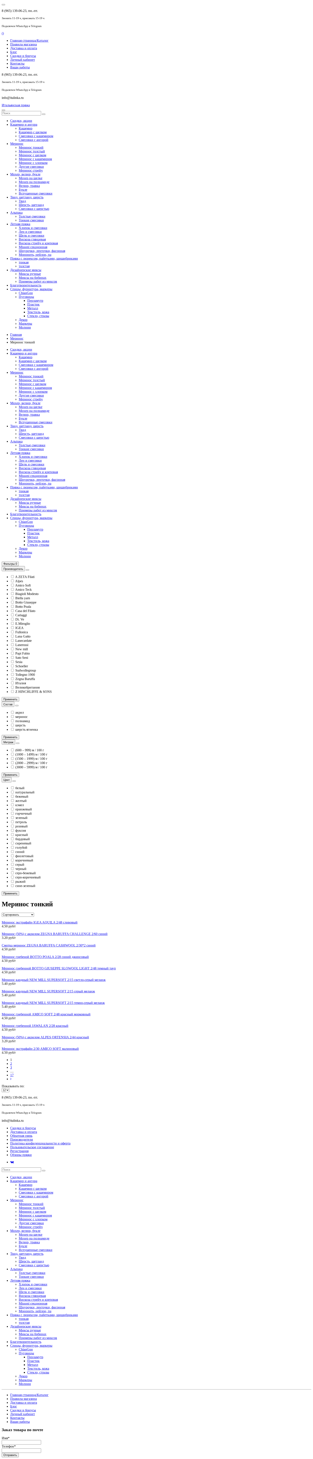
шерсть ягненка (26, 729)
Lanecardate (23, 640)
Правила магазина (23, 44)
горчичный (23, 813)
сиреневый (23, 843)
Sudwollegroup (25, 670)
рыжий (20, 881)
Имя (6, 1438)
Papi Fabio (22, 653)
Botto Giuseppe (25, 602)
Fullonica (21, 632)
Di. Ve (19, 619)
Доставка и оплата (23, 48)
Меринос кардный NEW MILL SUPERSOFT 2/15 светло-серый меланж (54, 980)
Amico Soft (23, 585)
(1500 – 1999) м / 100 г (31, 758)
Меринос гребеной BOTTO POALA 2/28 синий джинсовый (45, 957)
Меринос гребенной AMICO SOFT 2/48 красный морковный (46, 1014)
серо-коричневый (28, 877)
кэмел (19, 805)
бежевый (21, 796)
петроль (21, 822)
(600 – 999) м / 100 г (29, 750)
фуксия (20, 830)
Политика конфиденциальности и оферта (40, 1143)
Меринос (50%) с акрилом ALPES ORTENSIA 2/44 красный (45, 1037)
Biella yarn (22, 598)
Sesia (18, 662)
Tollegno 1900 (25, 674)
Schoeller (21, 666)
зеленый (21, 818)
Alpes (19, 581)
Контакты (17, 63)
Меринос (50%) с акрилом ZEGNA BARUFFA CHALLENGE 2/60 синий (55, 934)
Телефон (9, 1446)
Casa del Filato (25, 611)
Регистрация (19, 1151)
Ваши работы (20, 67)
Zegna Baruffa (25, 679)
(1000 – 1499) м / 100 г (31, 754)
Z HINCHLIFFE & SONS (33, 691)
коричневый (24, 860)
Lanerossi (21, 645)
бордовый (22, 839)
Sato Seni (21, 657)
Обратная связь (21, 1135)
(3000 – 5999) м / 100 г (31, 767)
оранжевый (23, 809)
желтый (21, 801)
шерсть (20, 725)
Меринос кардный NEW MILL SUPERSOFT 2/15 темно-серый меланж (53, 1003)
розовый (21, 826)
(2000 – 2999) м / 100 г (31, 763)
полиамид (22, 721)
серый (19, 864)
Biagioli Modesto (27, 594)
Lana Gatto (22, 636)
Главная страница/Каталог (29, 40)
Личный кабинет (22, 59)
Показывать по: (13, 1086)
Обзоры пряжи (21, 1155)
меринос (21, 717)
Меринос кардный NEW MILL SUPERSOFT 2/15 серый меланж (48, 991)
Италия (20, 683)
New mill (21, 649)
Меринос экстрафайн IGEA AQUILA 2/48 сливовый (40, 922)
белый (19, 788)
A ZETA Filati (24, 577)
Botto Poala (23, 606)
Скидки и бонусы (23, 56)
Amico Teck (23, 589)
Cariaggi (21, 615)
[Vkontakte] (12, 1162)
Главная (16, 334)
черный (20, 869)
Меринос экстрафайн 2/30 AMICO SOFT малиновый (40, 1048)
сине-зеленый (25, 886)
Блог (13, 52)
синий (19, 852)
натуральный (24, 792)
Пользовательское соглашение (32, 1147)
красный (21, 835)
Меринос (16, 338)
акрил (19, 712)
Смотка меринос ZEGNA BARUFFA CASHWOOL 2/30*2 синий (49, 945)
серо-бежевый (25, 873)
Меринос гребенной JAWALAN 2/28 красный (35, 1026)
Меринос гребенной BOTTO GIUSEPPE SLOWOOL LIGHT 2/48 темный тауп (59, 968)
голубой (21, 847)
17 (12, 1075)
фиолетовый (24, 856)
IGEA (19, 628)
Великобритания (27, 687)
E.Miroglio (22, 623)
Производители (21, 1139)
